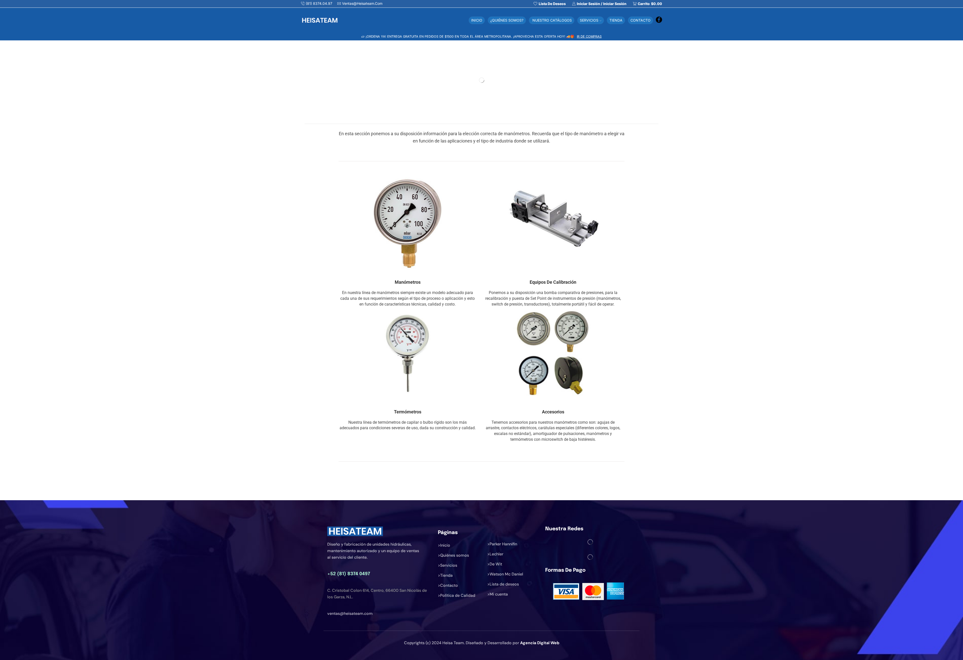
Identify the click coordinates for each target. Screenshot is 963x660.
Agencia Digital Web (539, 642)
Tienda (615, 20)
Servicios (589, 20)
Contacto (640, 20)
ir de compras (589, 36)
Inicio (476, 20)
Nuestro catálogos (551, 20)
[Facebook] (659, 20)
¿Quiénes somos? (506, 20)
